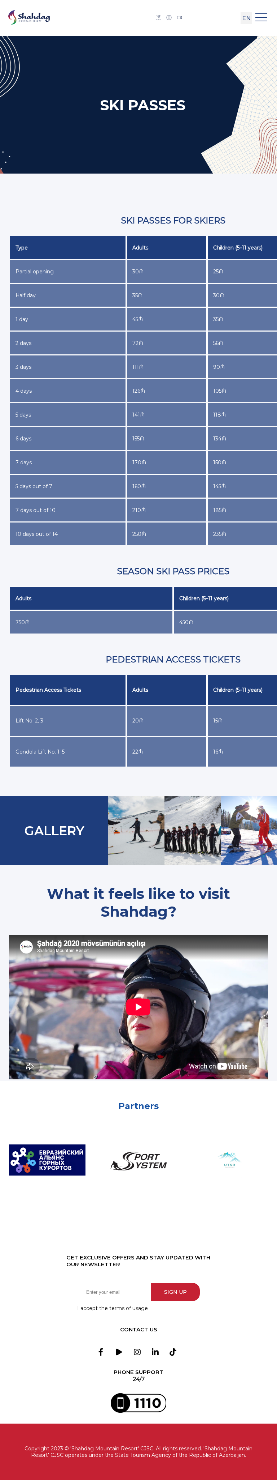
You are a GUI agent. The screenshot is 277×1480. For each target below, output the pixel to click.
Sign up (175, 1292)
